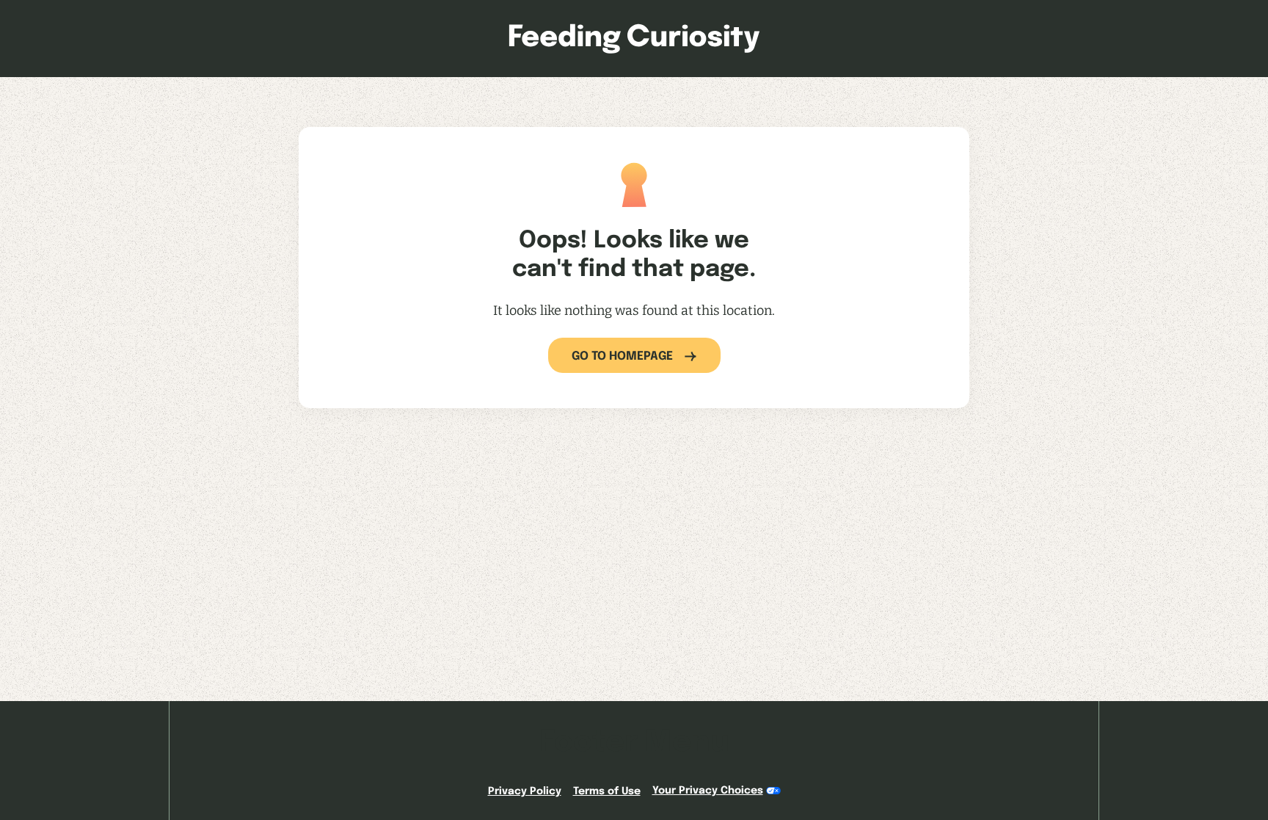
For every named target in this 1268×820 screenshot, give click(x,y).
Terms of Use (607, 791)
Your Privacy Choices (707, 790)
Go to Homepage (622, 356)
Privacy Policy (524, 791)
